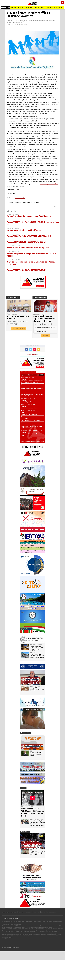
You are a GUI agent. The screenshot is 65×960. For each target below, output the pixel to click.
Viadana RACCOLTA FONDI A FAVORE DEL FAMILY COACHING (29, 236)
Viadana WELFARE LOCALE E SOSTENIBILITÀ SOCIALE (26, 242)
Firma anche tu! (19, 328)
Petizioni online (12, 298)
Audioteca (24, 832)
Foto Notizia (25, 733)
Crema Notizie (13, 912)
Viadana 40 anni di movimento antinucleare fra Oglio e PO (28, 248)
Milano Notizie (21, 912)
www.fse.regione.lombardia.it (49, 184)
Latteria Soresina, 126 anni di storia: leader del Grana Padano (17, 7)
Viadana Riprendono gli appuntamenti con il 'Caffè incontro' (29, 216)
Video (23, 788)
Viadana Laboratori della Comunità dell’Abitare (24, 230)
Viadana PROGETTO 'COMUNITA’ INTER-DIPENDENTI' (26, 270)
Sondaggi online (40, 298)
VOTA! (46, 336)
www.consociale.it (20, 198)
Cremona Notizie (5, 912)
